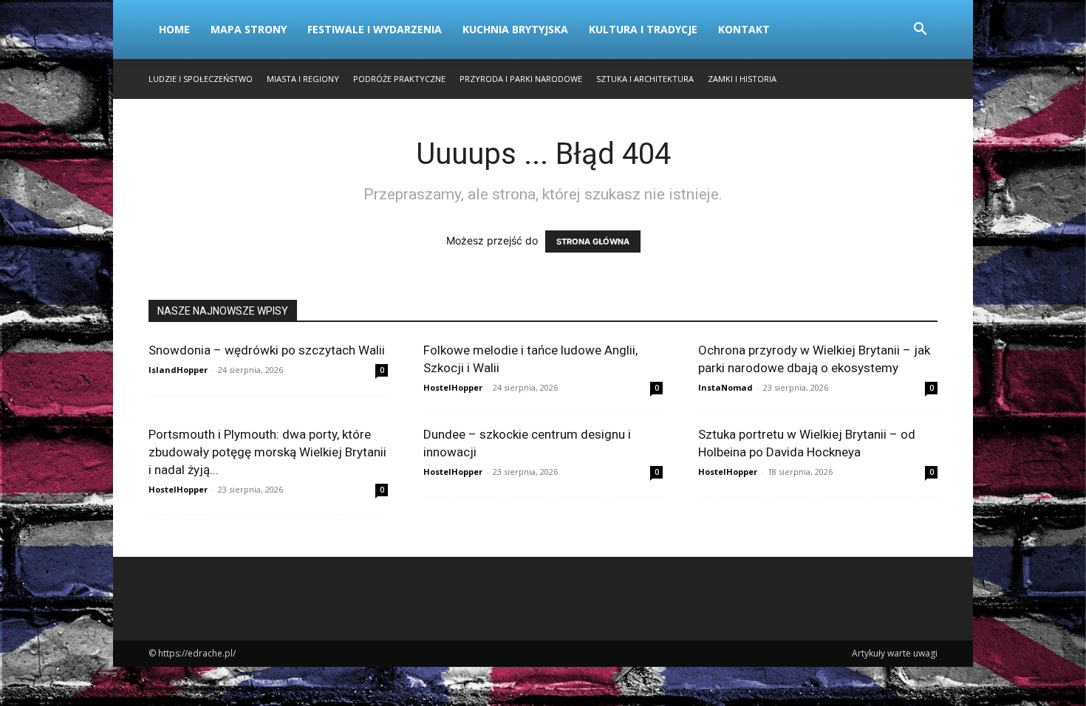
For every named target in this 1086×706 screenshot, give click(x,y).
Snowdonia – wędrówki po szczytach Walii (266, 350)
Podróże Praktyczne (399, 78)
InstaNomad (725, 387)
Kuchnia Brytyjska (515, 29)
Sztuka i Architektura (645, 78)
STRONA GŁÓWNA (592, 241)
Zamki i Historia (742, 78)
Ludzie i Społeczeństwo (200, 78)
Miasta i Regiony (303, 78)
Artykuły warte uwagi (895, 653)
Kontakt (744, 29)
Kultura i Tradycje (643, 29)
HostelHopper (452, 387)
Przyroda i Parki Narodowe (521, 78)
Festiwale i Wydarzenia (374, 29)
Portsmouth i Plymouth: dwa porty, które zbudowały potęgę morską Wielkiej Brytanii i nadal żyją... (267, 452)
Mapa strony (249, 29)
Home (174, 29)
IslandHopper (178, 369)
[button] (920, 31)
